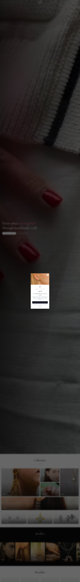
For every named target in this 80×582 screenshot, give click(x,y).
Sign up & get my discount (40, 302)
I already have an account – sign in (40, 304)
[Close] (48, 275)
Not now (40, 306)
